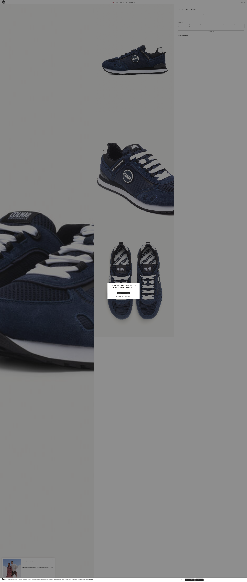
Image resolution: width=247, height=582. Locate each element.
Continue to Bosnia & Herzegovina (123, 296)
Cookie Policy (90, 579)
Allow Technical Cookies (190, 579)
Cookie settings (180, 579)
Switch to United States (123, 293)
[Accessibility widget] (3, 579)
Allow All (199, 579)
